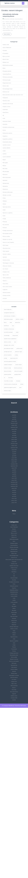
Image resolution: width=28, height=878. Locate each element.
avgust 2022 (14, 488)
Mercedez (5, 168)
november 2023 (14, 463)
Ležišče (4, 153)
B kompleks (5, 53)
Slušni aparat (6, 251)
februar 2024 (14, 459)
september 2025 (14, 427)
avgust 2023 (14, 468)
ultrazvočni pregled (18, 371)
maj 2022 (14, 494)
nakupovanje (15, 335)
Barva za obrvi (6, 56)
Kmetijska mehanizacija (8, 127)
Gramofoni (5, 109)
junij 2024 (14, 451)
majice (17, 332)
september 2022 (14, 486)
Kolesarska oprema (7, 133)
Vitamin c (5, 280)
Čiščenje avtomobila (8, 77)
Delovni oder (6, 85)
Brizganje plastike (7, 71)
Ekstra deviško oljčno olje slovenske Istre (13, 94)
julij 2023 (14, 470)
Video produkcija (7, 277)
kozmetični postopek (8, 332)
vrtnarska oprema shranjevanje (10, 384)
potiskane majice (18, 351)
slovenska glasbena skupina (10, 361)
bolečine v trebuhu (19, 319)
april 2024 (14, 455)
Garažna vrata (6, 100)
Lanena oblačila (6, 147)
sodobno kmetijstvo (8, 364)
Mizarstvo (5, 174)
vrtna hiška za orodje (8, 380)
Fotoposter (5, 97)
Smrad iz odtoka (7, 254)
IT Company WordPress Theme (10, 705)
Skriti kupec (5, 245)
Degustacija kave (7, 82)
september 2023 (14, 465)
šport (20, 387)
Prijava (14, 513)
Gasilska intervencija (8, 103)
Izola (4, 118)
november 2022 (14, 484)
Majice (4, 159)
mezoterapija (6, 335)
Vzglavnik (5, 289)
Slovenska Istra (6, 248)
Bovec (5, 322)
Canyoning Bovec (7, 74)
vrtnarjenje (18, 380)
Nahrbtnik (5, 180)
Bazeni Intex (6, 59)
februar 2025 (14, 439)
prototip (5, 358)
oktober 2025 (14, 425)
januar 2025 (14, 441)
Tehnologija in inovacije (8, 263)
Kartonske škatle (7, 121)
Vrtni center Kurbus (7, 286)
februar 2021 (14, 500)
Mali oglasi (5, 162)
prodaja (16, 355)
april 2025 (14, 435)
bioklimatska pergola (8, 319)
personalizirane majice (8, 348)
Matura (4, 165)
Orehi (4, 215)
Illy (3, 115)
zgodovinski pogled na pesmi (10, 387)
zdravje (21, 384)
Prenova (5, 227)
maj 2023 (14, 474)
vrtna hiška (10, 377)
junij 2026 (14, 415)
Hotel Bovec (6, 112)
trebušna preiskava (18, 367)
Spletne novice (10, 3)
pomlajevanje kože (8, 351)
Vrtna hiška (5, 283)
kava (13, 325)
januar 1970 (14, 502)
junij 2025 (14, 431)
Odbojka (5, 201)
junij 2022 (14, 492)
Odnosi (4, 204)
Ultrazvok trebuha (7, 265)
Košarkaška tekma (7, 142)
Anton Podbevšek (7, 47)
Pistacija (5, 221)
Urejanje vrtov (6, 271)
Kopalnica (5, 136)
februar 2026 (14, 421)
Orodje (4, 218)
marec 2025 (14, 437)
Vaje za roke (6, 274)
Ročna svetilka (6, 236)
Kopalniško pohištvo (7, 139)
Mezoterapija (6, 171)
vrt (4, 377)
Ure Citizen (5, 268)
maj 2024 (14, 453)
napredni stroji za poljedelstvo (10, 338)
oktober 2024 (14, 445)
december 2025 (14, 423)
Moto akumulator (7, 177)
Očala (4, 198)
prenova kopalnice (8, 355)
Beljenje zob (6, 62)
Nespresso (5, 189)
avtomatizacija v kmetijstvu (9, 316)
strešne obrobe (18, 364)
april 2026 (14, 419)
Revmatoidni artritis (7, 233)
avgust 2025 (14, 429)
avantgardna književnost (9, 312)
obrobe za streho (7, 342)
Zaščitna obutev (6, 292)
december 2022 (14, 482)
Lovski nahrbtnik (7, 156)
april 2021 (14, 496)
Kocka (4, 130)
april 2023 (14, 476)
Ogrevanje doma (7, 206)
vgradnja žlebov (17, 374)
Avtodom (5, 50)
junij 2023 (14, 472)
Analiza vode (6, 44)
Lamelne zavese (7, 144)
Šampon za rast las (7, 239)
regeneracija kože (14, 358)
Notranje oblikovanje (8, 192)
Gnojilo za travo (6, 106)
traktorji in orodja (7, 367)
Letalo (4, 150)
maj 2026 (14, 417)
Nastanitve (5, 186)
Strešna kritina (6, 260)
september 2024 (14, 447)
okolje (4, 209)
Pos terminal (6, 224)
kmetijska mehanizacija (9, 329)
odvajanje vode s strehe (9, 345)
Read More (7, 35)
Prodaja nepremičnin (8, 230)
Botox (4, 68)
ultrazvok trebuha (7, 371)
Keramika (5, 124)
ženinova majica (7, 390)
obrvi (15, 342)
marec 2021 (14, 498)
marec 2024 (14, 457)
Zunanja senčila (6, 295)
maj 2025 (14, 433)
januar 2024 (14, 461)
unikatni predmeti (7, 374)
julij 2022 (14, 490)
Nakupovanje (6, 183)
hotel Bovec (6, 325)
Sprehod (5, 257)
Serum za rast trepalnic (8, 242)
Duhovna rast (6, 91)
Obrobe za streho (7, 195)
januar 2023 (14, 480)
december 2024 (14, 443)
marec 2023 (14, 478)
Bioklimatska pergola (8, 65)
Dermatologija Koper (8, 88)
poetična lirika (19, 348)
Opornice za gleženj (7, 212)
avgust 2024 (14, 449)
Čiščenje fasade (6, 80)
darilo (11, 322)
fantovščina (17, 322)
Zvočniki (5, 298)
